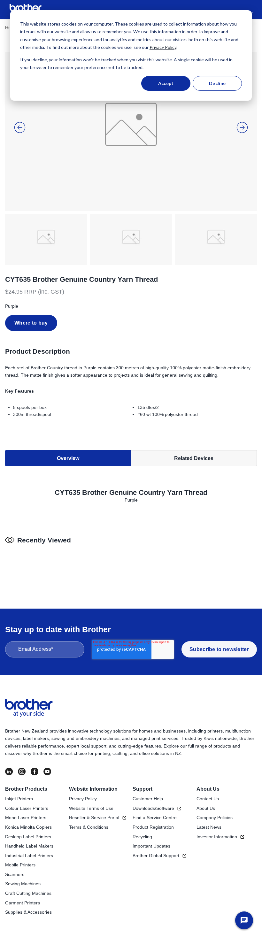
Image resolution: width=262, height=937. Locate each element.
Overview (68, 458)
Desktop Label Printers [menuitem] (28, 836)
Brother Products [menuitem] (26, 789)
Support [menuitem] (142, 789)
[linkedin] (9, 771)
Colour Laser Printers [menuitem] (26, 808)
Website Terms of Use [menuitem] (91, 808)
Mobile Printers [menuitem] (20, 864)
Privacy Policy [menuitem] (83, 798)
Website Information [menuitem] (93, 789)
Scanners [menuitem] (14, 874)
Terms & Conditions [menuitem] (88, 827)
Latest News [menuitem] (208, 827)
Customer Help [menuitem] (148, 798)
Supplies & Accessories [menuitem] (28, 912)
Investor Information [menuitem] (216, 836)
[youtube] (47, 771)
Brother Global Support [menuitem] (156, 855)
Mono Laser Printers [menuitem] (25, 817)
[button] (20, 127)
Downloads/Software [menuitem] (153, 808)
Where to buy (31, 323)
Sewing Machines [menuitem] (23, 883)
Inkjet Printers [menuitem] (19, 798)
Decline (217, 83)
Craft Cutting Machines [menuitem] (28, 893)
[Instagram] (22, 771)
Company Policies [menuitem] (214, 817)
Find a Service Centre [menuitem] (155, 817)
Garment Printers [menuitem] (22, 902)
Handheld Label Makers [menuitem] (29, 846)
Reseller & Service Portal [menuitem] (94, 817)
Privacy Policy (163, 47)
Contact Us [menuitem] (207, 798)
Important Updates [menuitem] (151, 846)
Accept (166, 83)
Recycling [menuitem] (142, 836)
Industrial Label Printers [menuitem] (29, 855)
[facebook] (34, 771)
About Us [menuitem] (208, 789)
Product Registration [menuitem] (153, 827)
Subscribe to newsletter (219, 649)
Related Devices (193, 458)
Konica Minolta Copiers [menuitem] (28, 827)
